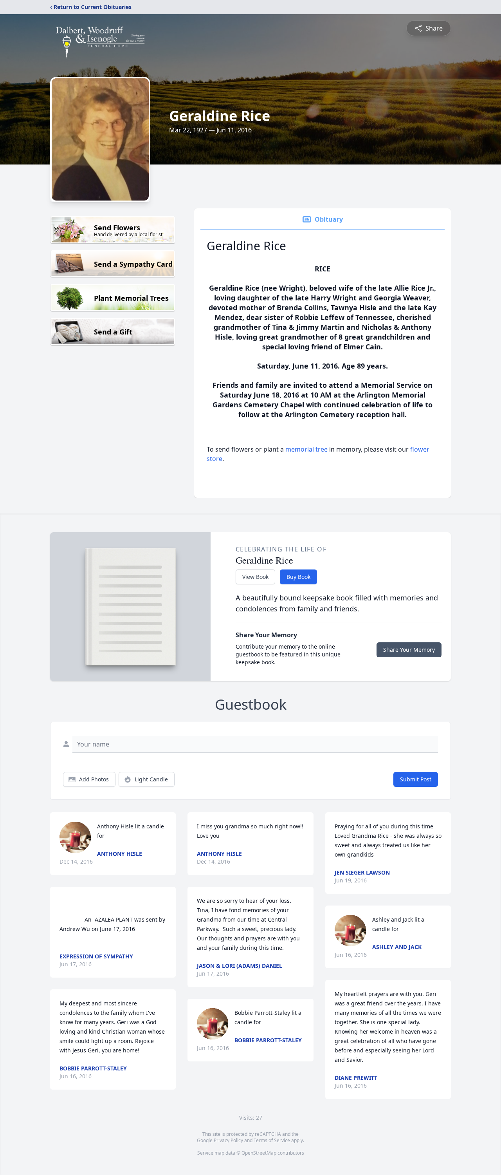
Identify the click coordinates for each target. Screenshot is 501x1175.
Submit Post (415, 779)
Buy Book (298, 576)
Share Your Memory (409, 649)
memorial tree (306, 449)
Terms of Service (272, 1140)
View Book (255, 576)
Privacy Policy (228, 1140)
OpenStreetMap (258, 1153)
